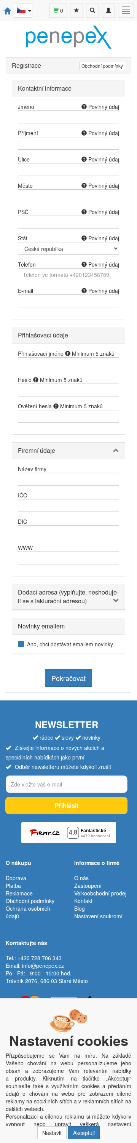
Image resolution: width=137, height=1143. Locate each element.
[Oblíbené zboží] (76, 10)
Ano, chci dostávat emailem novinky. (70, 644)
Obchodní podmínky (102, 65)
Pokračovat (68, 678)
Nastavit (52, 1133)
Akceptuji (84, 1133)
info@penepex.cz (43, 965)
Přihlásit (66, 805)
